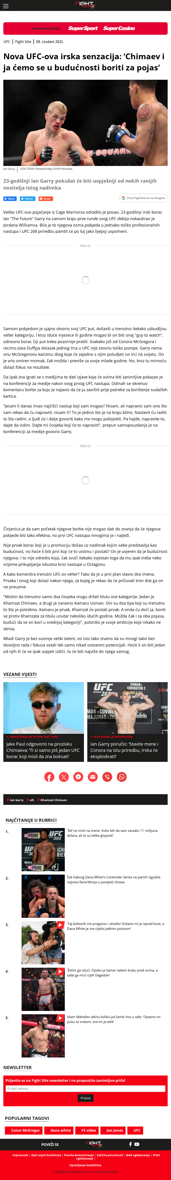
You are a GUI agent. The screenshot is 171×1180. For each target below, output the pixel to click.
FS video (88, 1130)
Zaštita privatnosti (110, 1155)
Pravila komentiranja (79, 1155)
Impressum (20, 1155)
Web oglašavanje (138, 1155)
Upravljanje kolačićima (85, 1165)
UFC (136, 1130)
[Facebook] (131, 1144)
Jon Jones (114, 1130)
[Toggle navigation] (5, 5)
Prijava (86, 1098)
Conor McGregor (25, 1130)
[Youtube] (139, 1144)
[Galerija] (85, 123)
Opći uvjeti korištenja (46, 1155)
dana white (60, 1130)
